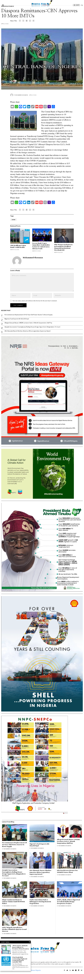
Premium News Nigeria (32, 970)
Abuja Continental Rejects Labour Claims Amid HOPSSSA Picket (13, 901)
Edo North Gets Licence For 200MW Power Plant (67, 871)
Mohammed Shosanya (21, 95)
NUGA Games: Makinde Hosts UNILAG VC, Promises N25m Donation (20, 947)
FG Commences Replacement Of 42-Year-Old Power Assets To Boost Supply (29, 314)
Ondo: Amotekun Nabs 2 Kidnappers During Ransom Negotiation (40, 901)
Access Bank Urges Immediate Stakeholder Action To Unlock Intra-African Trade (41, 245)
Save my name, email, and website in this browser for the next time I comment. (35, 301)
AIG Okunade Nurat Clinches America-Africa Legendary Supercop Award (27, 331)
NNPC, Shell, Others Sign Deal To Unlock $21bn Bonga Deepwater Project (68, 901)
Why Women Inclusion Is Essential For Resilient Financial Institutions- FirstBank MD (63, 247)
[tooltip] (20, 20)
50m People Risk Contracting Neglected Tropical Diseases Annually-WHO (19, 959)
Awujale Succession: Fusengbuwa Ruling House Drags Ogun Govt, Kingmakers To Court (32, 327)
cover (13, 219)
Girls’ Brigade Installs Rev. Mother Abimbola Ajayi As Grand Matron (14, 929)
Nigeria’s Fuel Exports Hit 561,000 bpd (17, 319)
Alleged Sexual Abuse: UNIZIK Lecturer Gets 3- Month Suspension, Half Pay (28, 323)
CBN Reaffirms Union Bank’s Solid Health (18, 246)
